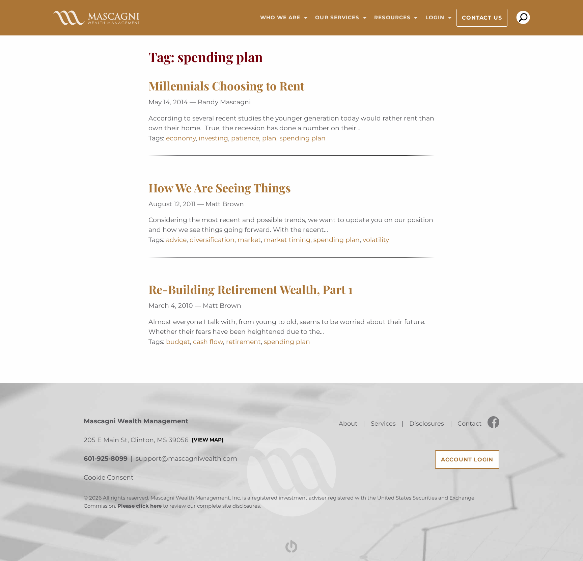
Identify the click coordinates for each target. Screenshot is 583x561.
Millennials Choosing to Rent (226, 86)
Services (383, 423)
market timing (287, 240)
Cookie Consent (109, 477)
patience (245, 138)
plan (269, 138)
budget (178, 342)
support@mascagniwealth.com (186, 458)
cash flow (208, 342)
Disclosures (426, 423)
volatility (376, 240)
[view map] (208, 440)
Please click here (139, 506)
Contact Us (482, 18)
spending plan (302, 138)
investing (213, 138)
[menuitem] (281, 18)
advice (176, 240)
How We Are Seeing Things (219, 187)
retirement (243, 342)
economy (181, 138)
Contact (469, 423)
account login (467, 459)
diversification (212, 240)
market (249, 240)
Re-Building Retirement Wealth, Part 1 (250, 289)
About (348, 423)
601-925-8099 (106, 458)
